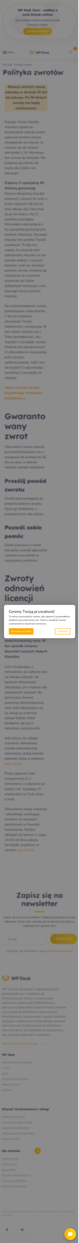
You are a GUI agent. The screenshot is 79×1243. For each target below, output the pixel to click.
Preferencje (62, 631)
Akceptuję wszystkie (21, 631)
